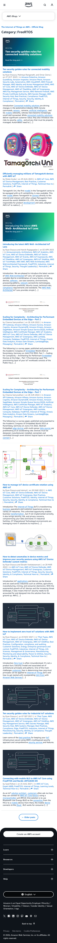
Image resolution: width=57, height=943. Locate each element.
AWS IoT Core (26, 795)
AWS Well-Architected (14, 276)
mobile (9, 113)
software (14, 280)
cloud (35, 795)
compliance (8, 287)
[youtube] (26, 916)
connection (38, 800)
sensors (16, 110)
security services (35, 742)
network (24, 283)
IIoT (47, 737)
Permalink (19, 101)
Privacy (6, 931)
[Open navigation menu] (4, 5)
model (28, 190)
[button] (14, 16)
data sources (45, 428)
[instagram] (18, 916)
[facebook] (9, 916)
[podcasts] (31, 916)
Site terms (16, 931)
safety (20, 120)
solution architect (19, 793)
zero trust (40, 675)
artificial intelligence (38, 110)
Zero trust (18, 663)
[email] (35, 916)
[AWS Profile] (52, 5)
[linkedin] (13, 916)
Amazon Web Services (12, 677)
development (29, 203)
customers (17, 670)
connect (35, 195)
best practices (25, 737)
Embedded (31, 351)
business (7, 509)
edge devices (18, 428)
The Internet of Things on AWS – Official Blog (22, 27)
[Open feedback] (53, 471)
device (47, 802)
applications (22, 581)
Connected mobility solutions (27, 105)
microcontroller (10, 798)
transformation (17, 514)
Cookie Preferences (32, 931)
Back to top (27, 923)
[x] (4, 916)
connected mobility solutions (39, 115)
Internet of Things (26, 506)
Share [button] (31, 101)
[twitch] (22, 916)
